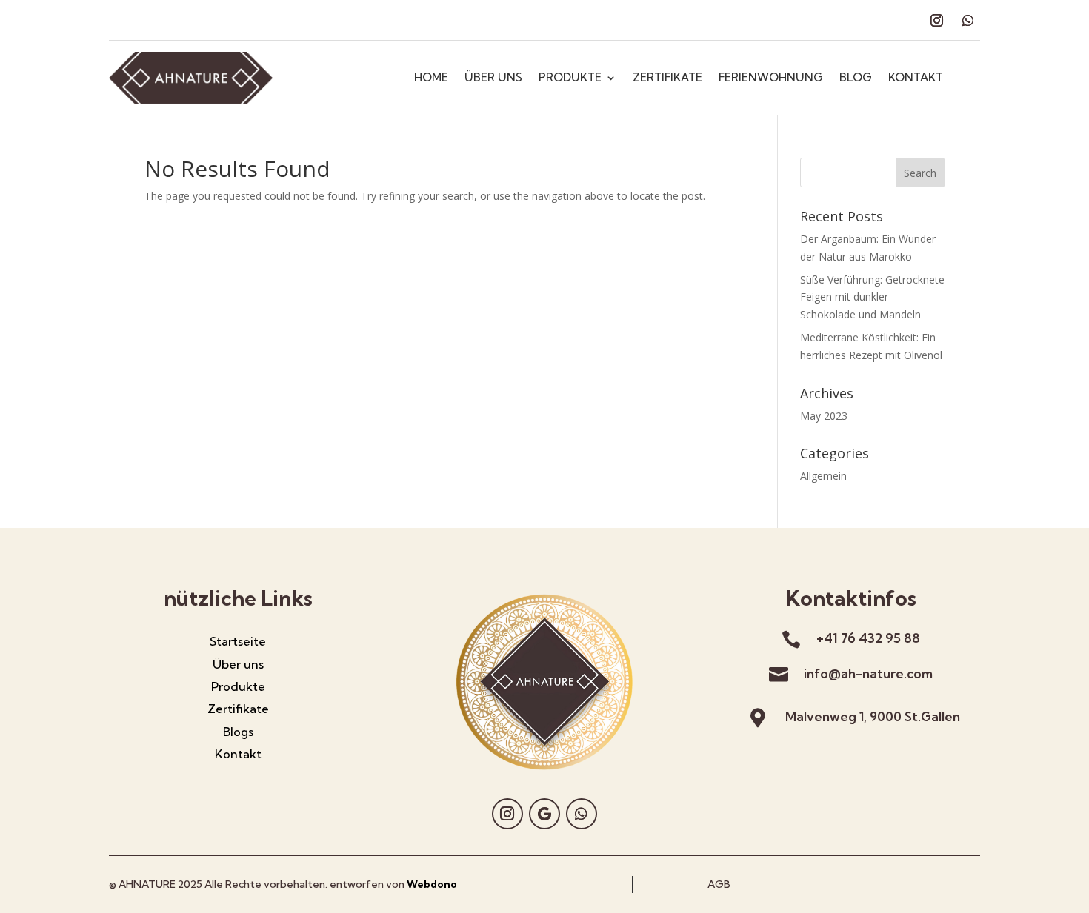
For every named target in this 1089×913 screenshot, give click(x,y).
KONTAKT (915, 78)
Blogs (238, 731)
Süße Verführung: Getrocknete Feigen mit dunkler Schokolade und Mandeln (872, 297)
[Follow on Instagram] (936, 20)
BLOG (855, 78)
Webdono (432, 884)
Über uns (238, 664)
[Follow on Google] (544, 813)
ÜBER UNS (493, 78)
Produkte (238, 686)
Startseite (238, 641)
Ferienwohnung (771, 78)
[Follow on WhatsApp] (967, 20)
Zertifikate (238, 708)
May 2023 (823, 416)
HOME (431, 78)
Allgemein (823, 476)
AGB (718, 884)
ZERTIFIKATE (667, 78)
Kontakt (238, 753)
